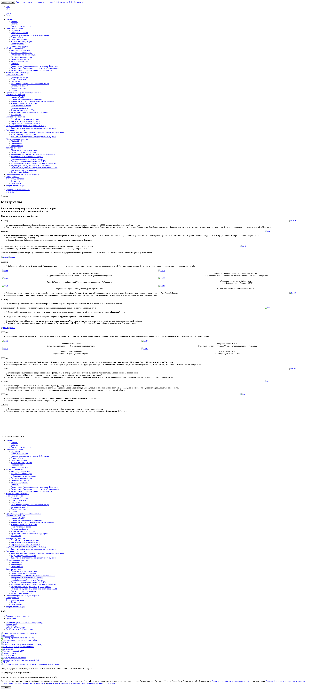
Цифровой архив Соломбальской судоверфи (24, 622)
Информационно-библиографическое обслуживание (33, 154)
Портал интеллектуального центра (49, 2)
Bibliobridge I (16, 141)
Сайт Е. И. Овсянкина (15, 627)
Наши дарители (17, 44)
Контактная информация (21, 41)
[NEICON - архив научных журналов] (17, 647)
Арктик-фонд (11, 625)
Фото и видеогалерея (15, 179)
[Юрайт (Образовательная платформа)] (17, 638)
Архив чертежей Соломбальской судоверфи (29, 112)
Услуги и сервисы (13, 148)
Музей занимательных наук (17, 72)
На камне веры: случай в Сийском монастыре (30, 84)
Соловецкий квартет (19, 86)
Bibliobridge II (16, 143)
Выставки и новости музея (22, 57)
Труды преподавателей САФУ (23, 110)
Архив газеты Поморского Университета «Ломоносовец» (35, 68)
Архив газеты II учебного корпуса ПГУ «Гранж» (31, 70)
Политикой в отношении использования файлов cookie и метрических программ (81, 683)
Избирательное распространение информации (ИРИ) (33, 163)
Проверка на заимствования (18, 190)
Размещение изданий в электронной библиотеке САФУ (34, 168)
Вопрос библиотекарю (15, 185)
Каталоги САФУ (18, 97)
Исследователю (12, 177)
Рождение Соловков (19, 77)
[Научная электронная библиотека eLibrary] (19, 640)
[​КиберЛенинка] (8, 653)
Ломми (14, 90)
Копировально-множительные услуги (27, 157)
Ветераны (15, 64)
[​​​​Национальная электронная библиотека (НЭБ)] (21, 644)
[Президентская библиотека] (13, 658)
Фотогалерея (16, 181)
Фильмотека (16, 115)
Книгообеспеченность (15, 130)
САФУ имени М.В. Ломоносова (19, 629)
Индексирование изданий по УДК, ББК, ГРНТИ (31, 165)
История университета (20, 50)
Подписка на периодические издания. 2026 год (26, 126)
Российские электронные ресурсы (25, 119)
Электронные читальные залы (23, 152)
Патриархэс (16, 81)
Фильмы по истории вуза (21, 53)
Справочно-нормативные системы (25, 123)
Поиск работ (11, 192)
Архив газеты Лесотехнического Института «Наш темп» (35, 66)
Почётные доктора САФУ (21, 59)
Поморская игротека (14, 75)
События (14, 24)
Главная (9, 19)
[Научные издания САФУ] (12, 651)
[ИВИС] (5, 642)
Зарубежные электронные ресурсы (25, 121)
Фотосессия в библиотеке (21, 172)
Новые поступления (19, 46)
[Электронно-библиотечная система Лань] (19, 633)
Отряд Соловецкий (19, 79)
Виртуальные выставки (21, 26)
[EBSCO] (5, 662)
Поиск (8, 13)
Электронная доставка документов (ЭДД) (28, 161)
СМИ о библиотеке (19, 39)
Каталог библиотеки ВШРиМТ (24, 103)
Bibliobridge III (17, 146)
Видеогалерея (16, 183)
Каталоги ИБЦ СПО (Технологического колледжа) (32, 101)
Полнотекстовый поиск (21, 106)
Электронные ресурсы (15, 117)
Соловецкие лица (18, 88)
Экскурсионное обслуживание (24, 170)
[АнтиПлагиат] (8, 655)
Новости (14, 22)
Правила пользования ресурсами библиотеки (30, 35)
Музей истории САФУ (15, 48)
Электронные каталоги (15, 95)
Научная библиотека (14, 28)
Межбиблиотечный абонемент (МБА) (27, 159)
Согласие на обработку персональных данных (231, 681)
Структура (15, 30)
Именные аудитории (19, 61)
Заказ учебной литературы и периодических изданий (33, 128)
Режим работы (17, 37)
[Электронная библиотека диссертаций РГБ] (20, 660)
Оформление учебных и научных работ (22, 174)
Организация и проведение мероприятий (23, 92)
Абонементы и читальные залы (24, 150)
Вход (8, 15)
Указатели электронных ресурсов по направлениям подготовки (37, 132)
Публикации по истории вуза (23, 55)
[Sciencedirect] (7, 649)
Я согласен (6, 688)
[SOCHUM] (30, 664)
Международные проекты (17, 139)
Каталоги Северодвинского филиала (26, 99)
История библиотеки (19, 33)
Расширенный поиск (19, 108)
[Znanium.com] (7, 636)
